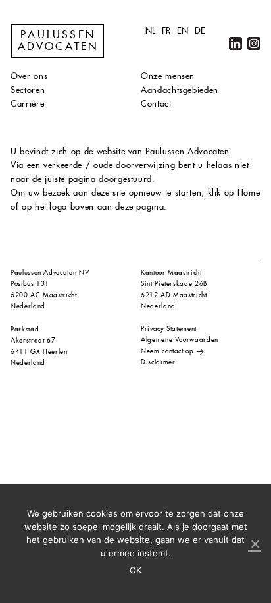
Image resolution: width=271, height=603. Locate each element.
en (183, 30)
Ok (136, 570)
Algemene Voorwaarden (179, 339)
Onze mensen (168, 76)
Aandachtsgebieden (179, 90)
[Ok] (254, 544)
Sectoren (28, 90)
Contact (156, 103)
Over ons (29, 76)
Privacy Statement (169, 328)
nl (150, 30)
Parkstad (25, 329)
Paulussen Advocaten (58, 41)
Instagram (253, 43)
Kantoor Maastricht (171, 272)
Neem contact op (167, 351)
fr (166, 30)
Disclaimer (158, 362)
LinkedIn (235, 43)
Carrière (27, 103)
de (200, 30)
